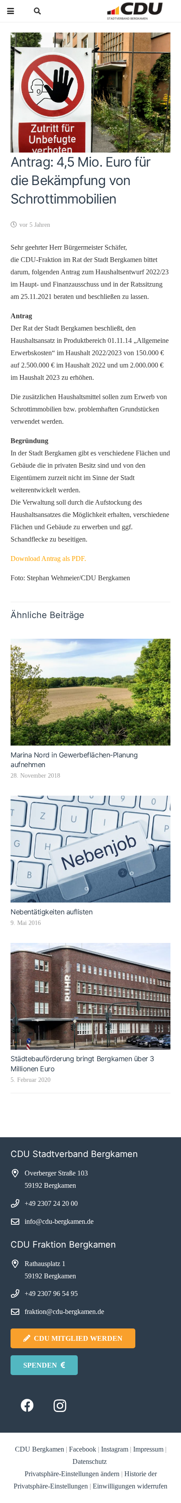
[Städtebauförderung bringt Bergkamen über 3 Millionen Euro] (90, 996)
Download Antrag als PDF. (48, 558)
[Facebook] (27, 1405)
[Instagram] (59, 1405)
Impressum (148, 1449)
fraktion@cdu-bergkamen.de (64, 1311)
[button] (10, 11)
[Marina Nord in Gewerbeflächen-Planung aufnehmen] (90, 692)
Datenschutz (90, 1461)
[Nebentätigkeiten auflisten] (90, 849)
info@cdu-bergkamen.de (59, 1221)
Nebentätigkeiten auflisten (52, 911)
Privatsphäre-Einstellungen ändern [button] (72, 1474)
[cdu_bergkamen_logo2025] (118, 11)
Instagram (114, 1449)
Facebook (82, 1449)
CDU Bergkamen (39, 1449)
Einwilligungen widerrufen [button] (130, 1486)
